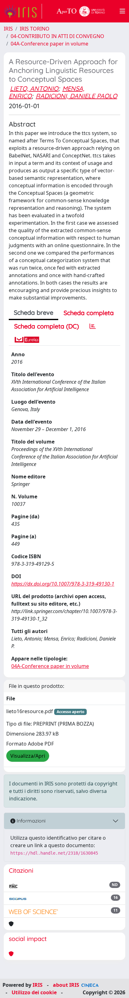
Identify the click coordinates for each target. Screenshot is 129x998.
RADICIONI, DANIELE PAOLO (76, 96)
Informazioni (30, 821)
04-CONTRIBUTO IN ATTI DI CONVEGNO (57, 36)
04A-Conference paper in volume (49, 43)
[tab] (92, 326)
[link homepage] (23, 11)
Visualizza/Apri (27, 755)
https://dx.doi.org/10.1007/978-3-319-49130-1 (62, 583)
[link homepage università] (81, 11)
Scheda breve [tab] (33, 312)
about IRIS (66, 984)
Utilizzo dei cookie (34, 992)
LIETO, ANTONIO (34, 88)
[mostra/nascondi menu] (122, 11)
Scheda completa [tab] (89, 313)
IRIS (8, 28)
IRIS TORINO (34, 28)
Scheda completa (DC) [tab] (46, 326)
